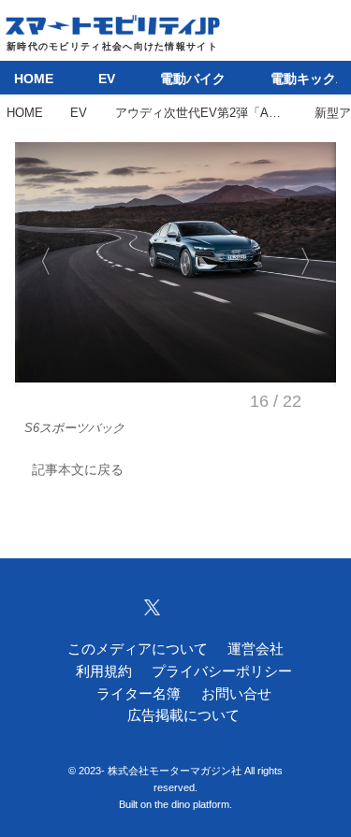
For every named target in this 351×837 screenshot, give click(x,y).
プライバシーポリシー (222, 671)
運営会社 (255, 649)
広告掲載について (183, 715)
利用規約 (104, 671)
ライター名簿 (138, 693)
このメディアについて (137, 649)
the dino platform (191, 804)
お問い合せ (236, 693)
